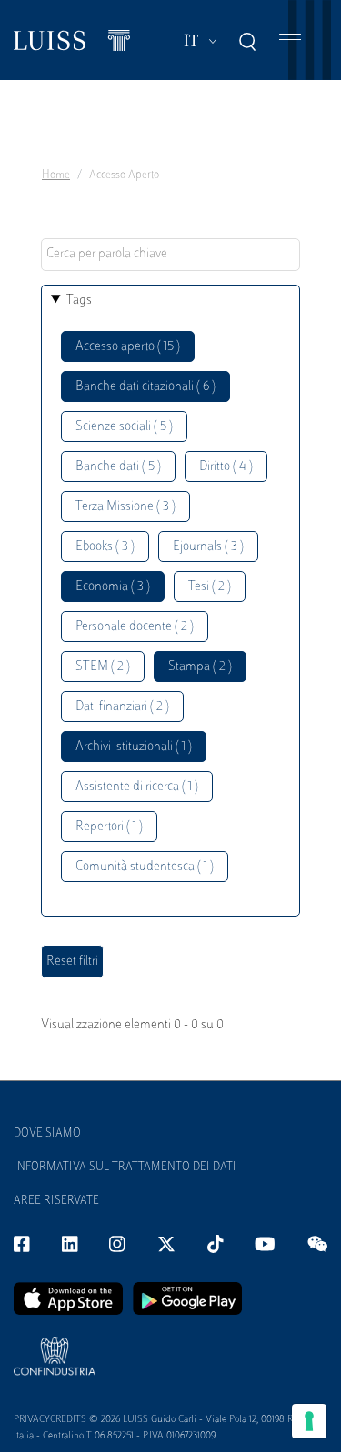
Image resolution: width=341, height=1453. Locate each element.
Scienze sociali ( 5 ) (124, 427)
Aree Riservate (56, 1201)
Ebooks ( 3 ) (105, 547)
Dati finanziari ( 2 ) (122, 707)
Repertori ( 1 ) (109, 827)
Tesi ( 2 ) (209, 587)
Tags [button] (79, 300)
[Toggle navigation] (290, 40)
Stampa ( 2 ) (200, 667)
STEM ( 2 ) (102, 667)
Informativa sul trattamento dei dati (125, 1167)
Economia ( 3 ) (112, 587)
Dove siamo (47, 1133)
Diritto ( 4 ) (226, 467)
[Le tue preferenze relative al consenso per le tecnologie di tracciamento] (309, 1421)
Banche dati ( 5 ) (118, 467)
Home (56, 175)
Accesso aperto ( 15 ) (127, 347)
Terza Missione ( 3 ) (125, 507)
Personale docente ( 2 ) (134, 627)
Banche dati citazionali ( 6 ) (145, 387)
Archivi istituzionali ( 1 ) (133, 747)
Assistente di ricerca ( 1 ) (136, 787)
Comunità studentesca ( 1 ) (144, 867)
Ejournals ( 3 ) (208, 547)
